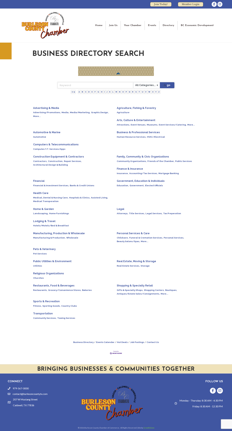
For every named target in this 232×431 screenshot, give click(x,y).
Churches (38, 278)
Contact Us (153, 342)
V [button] (145, 92)
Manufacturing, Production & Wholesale (59, 233)
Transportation (43, 313)
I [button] (104, 92)
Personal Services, (174, 237)
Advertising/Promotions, (47, 112)
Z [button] (159, 92)
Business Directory (83, 342)
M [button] (116, 92)
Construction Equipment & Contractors (58, 156)
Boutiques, (171, 290)
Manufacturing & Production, (49, 237)
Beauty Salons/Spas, (128, 241)
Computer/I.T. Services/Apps (49, 149)
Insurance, (122, 173)
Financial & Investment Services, (51, 185)
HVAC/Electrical (156, 137)
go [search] (168, 85)
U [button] (142, 92)
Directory (168, 25)
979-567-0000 (21, 388)
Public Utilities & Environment (52, 261)
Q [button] (129, 92)
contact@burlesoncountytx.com (30, 393)
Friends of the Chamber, (160, 161)
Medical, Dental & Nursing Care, (50, 197)
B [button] (82, 92)
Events (152, 25)
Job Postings (137, 342)
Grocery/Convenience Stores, (64, 290)
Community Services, (45, 318)
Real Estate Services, (128, 266)
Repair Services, (73, 161)
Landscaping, (40, 213)
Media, (65, 112)
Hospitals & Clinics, (79, 197)
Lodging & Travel (44, 221)
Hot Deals (122, 342)
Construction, (55, 161)
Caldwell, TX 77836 (23, 405)
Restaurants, (40, 290)
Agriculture (123, 112)
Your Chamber (132, 25)
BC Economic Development (197, 25)
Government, (137, 185)
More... (37, 116)
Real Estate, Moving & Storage (136, 261)
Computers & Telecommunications (56, 144)
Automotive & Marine (46, 132)
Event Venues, (138, 124)
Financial (39, 180)
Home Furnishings (59, 213)
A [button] (79, 92)
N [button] (119, 92)
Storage (145, 266)
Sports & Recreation (46, 301)
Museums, (152, 124)
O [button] (123, 92)
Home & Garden (43, 209)
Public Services (183, 161)
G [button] (98, 92)
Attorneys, (122, 213)
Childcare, (122, 237)
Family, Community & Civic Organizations (143, 156)
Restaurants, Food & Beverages (53, 285)
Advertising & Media (46, 108)
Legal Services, (154, 213)
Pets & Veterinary (44, 249)
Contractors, (40, 161)
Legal (120, 209)
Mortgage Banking (168, 173)
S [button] (136, 92)
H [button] (101, 92)
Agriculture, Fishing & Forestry (136, 108)
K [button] (109, 92)
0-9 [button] (73, 92)
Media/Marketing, (80, 112)
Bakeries (87, 290)
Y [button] (155, 92)
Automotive (39, 137)
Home (98, 25)
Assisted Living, (99, 197)
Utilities (37, 266)
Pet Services (40, 253)
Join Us (113, 25)
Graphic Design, (100, 112)
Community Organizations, (132, 161)
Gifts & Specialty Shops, (130, 290)
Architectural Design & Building (50, 164)
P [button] (126, 92)
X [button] (152, 92)
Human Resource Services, (131, 137)
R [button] (132, 92)
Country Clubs (69, 306)
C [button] (85, 92)
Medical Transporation (46, 201)
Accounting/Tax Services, (143, 173)
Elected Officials (154, 185)
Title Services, (137, 213)
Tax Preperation (172, 213)
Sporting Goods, (51, 306)
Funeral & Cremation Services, (146, 237)
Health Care (40, 193)
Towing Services (66, 318)
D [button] (89, 92)
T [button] (139, 92)
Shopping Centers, (154, 290)
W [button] (149, 92)
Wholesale (72, 237)
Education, (123, 185)
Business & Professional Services (138, 132)
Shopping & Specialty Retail (135, 285)
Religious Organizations (48, 273)
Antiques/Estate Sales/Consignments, (138, 293)
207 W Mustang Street (25, 399)
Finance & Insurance (130, 168)
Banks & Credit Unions (82, 185)
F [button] (95, 92)
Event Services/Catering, (173, 124)
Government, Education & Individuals (141, 180)
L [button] (112, 92)
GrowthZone (148, 428)
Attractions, (123, 124)
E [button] (92, 92)
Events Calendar (105, 342)
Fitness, (37, 306)
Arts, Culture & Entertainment (136, 120)
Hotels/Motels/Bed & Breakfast (51, 225)
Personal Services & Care (133, 233)
